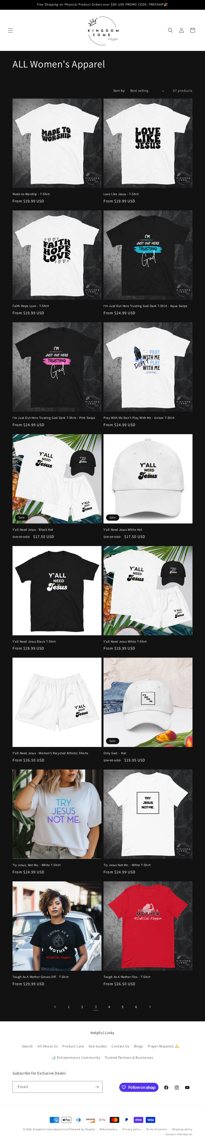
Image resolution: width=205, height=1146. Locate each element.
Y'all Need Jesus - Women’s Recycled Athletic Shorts (50, 753)
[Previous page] (55, 1006)
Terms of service (156, 1129)
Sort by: (119, 90)
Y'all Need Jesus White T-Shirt (125, 642)
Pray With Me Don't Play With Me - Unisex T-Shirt (139, 418)
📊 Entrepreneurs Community (76, 1057)
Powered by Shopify (82, 1129)
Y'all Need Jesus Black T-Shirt (34, 642)
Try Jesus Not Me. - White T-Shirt (127, 865)
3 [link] (96, 1006)
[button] (10, 30)
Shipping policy (182, 1129)
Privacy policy (131, 1129)
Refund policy (109, 1129)
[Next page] (149, 1006)
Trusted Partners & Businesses (129, 1057)
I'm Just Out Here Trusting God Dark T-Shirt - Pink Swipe (53, 418)
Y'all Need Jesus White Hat (123, 530)
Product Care (73, 1046)
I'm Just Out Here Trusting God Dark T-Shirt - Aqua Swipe (146, 306)
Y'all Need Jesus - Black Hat (32, 530)
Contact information (179, 1134)
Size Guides (97, 1046)
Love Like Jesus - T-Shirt (121, 194)
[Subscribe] (96, 1087)
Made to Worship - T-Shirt (31, 194)
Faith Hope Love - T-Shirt (30, 306)
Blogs (138, 1046)
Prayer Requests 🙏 (163, 1046)
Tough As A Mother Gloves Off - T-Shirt (40, 977)
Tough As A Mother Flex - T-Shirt (127, 977)
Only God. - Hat (115, 753)
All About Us (48, 1046)
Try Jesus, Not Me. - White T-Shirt (36, 865)
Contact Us (120, 1046)
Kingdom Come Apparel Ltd (50, 1129)
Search (27, 1046)
